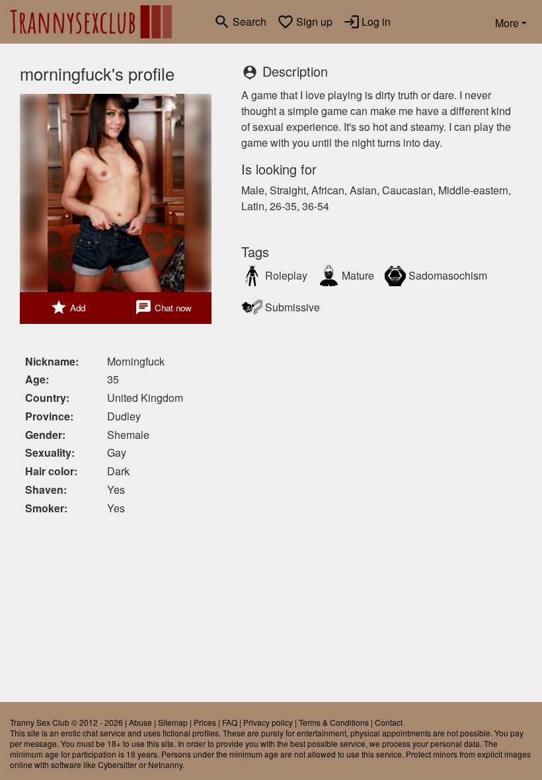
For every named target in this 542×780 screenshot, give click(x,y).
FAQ (229, 722)
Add (67, 307)
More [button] (507, 22)
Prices (205, 722)
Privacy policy (268, 722)
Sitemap (173, 722)
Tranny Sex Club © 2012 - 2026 (66, 722)
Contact (389, 722)
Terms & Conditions (334, 722)
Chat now (163, 307)
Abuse (140, 722)
